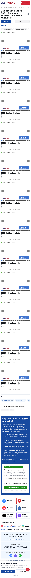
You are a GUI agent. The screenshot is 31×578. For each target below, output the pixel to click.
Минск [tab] (3, 529)
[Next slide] (28, 41)
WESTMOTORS (5, 7)
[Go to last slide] (2, 41)
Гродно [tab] (28, 529)
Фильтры (7, 21)
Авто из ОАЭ (13, 7)
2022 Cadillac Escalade (10, 53)
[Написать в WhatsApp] (20, 555)
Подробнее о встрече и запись (15, 487)
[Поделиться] (28, 14)
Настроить (15, 575)
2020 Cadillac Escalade (10, 113)
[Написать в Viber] (15, 555)
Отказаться (22, 571)
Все (3, 25)
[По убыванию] (16, 21)
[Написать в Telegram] (10, 555)
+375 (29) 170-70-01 (15, 547)
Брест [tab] (22, 529)
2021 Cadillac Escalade (10, 143)
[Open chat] (28, 569)
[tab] (1, 50)
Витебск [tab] (16, 529)
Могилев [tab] (9, 529)
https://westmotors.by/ (16, 539)
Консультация (25, 3)
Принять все (8, 571)
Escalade (28, 7)
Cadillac (21, 7)
